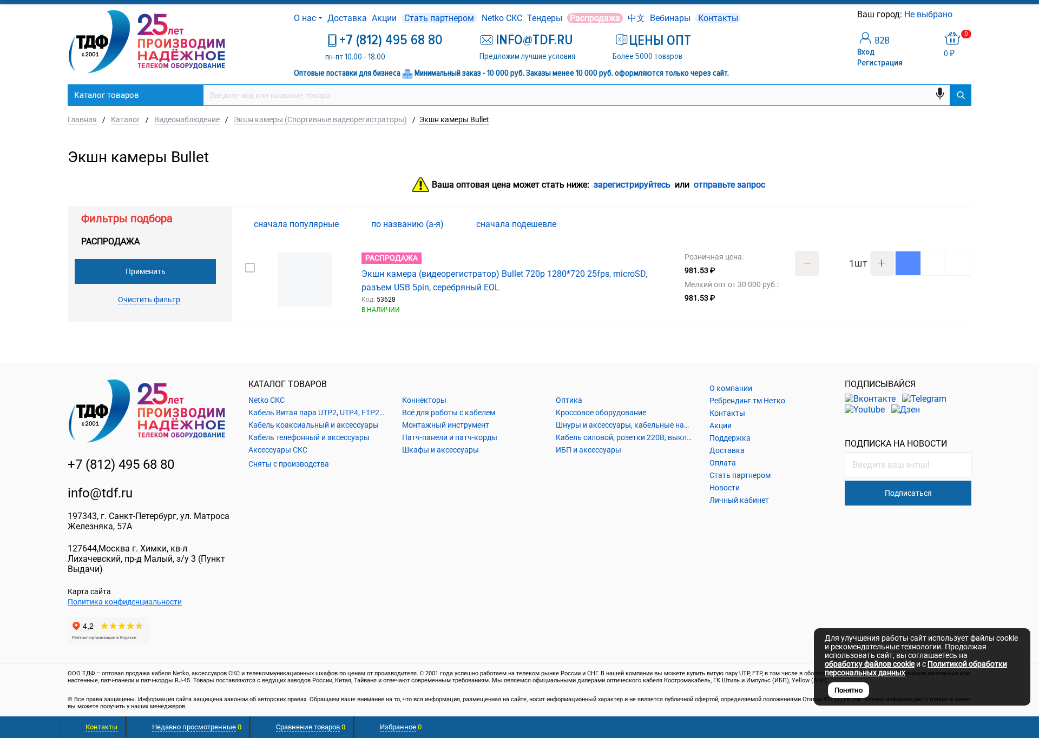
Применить (146, 271)
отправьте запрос (729, 185)
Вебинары (670, 18)
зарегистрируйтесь (632, 185)
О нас (305, 18)
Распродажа (595, 18)
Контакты (718, 18)
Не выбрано (929, 14)
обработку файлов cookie (870, 664)
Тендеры (544, 18)
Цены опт (660, 40)
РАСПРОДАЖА (110, 241)
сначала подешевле (517, 224)
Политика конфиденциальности (125, 601)
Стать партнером (439, 18)
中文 (636, 18)
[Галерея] (947, 224)
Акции (384, 18)
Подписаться (908, 493)
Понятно (848, 690)
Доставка (347, 18)
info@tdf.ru (100, 493)
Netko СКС (502, 18)
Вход (865, 51)
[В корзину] (908, 263)
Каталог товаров (106, 95)
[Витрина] (930, 224)
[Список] (964, 224)
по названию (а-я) (408, 224)
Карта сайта (89, 591)
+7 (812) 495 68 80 (391, 40)
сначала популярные (297, 224)
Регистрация (880, 62)
